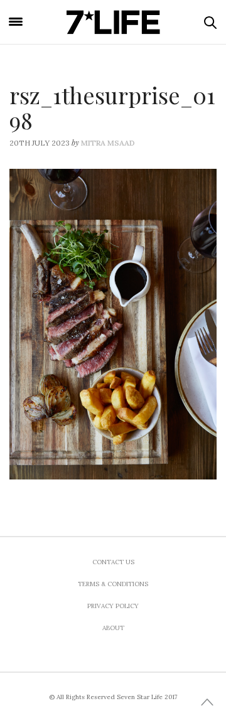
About (113, 628)
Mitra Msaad (108, 142)
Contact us (113, 562)
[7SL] (113, 22)
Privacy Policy (113, 606)
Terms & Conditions (113, 584)
